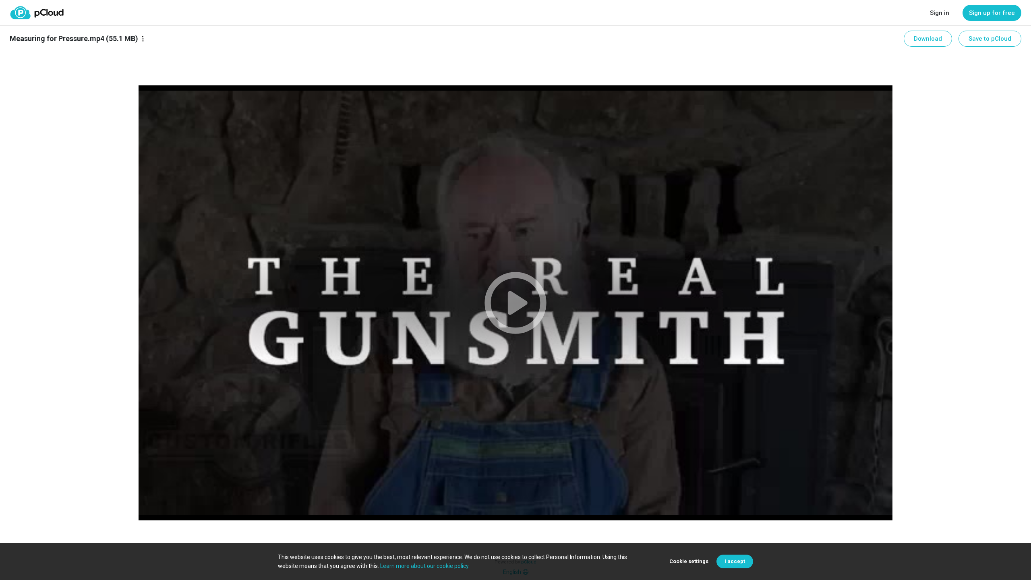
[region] (515, 302)
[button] (515, 302)
